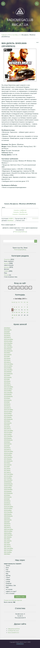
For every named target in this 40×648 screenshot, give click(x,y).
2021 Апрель (8, 540)
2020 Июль (7, 525)
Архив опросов (17, 600)
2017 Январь (8, 459)
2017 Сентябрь (8, 474)
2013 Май (7, 379)
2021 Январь (8, 537)
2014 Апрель (8, 400)
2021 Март (7, 539)
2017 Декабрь (8, 480)
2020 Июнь (7, 523)
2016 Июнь (7, 447)
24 (14, 315)
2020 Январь (8, 514)
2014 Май (7, 402)
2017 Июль (7, 470)
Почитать (7, 259)
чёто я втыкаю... (11, 593)
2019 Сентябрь (8, 506)
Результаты (7, 600)
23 (12, 315)
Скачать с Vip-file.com (20, 212)
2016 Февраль (8, 440)
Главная (4, 35)
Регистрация (18, 232)
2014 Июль (7, 406)
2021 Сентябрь (8, 548)
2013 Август (7, 385)
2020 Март (7, 518)
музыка (6, 263)
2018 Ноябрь (8, 487)
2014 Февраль (8, 396)
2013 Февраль (8, 373)
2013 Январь (8, 371)
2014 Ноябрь (8, 413)
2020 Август (7, 527)
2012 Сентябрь (8, 364)
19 (19, 312)
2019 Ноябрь (8, 510)
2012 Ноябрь (8, 368)
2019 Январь (8, 491)
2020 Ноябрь (8, 533)
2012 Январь (8, 349)
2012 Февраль (8, 350)
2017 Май (7, 466)
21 (24, 312)
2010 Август (7, 337)
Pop (7, 569)
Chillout (8, 579)
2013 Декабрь (8, 392)
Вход (24, 232)
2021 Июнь (7, 544)
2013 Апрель (8, 377)
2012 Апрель (8, 354)
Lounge (8, 581)
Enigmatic (9, 583)
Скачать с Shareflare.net (20, 214)
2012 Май (7, 356)
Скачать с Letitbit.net (20, 210)
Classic (8, 571)
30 (12, 318)
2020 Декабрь (8, 535)
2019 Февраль (8, 493)
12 (19, 310)
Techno (8, 565)
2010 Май (7, 331)
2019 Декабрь (8, 512)
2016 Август (7, 449)
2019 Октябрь (8, 508)
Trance (8, 577)
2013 (9, 35)
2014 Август (7, 407)
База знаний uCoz (13, 632)
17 (14, 312)
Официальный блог (14, 629)
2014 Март (7, 398)
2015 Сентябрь (8, 430)
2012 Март (7, 352)
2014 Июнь (7, 404)
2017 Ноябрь (8, 478)
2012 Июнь (7, 358)
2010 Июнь (7, 333)
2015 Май (7, 425)
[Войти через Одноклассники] (30, 288)
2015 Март (7, 421)
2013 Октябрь (8, 388)
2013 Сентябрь (8, 387)
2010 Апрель (8, 330)
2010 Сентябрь (8, 339)
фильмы (6, 267)
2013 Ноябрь (8, 390)
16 (12, 312)
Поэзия (6, 275)
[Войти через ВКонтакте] (14, 288)
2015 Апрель (8, 423)
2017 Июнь (7, 468)
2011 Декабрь (8, 347)
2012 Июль (7, 360)
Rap (7, 573)
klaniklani (11, 220)
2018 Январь (8, 482)
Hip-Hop (8, 575)
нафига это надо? (11, 591)
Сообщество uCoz (13, 630)
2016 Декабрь (8, 457)
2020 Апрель (8, 520)
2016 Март (7, 442)
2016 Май (7, 445)
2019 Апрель (8, 497)
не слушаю (9, 589)
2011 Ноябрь (8, 345)
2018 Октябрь (8, 485)
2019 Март (7, 495)
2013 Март (7, 375)
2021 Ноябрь (8, 552)
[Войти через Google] (26, 288)
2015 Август (7, 428)
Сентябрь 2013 (20, 299)
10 (14, 310)
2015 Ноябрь (8, 434)
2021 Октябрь (8, 550)
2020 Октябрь (8, 531)
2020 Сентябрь (8, 529)
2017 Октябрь (8, 476)
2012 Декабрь (8, 369)
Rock (7, 567)
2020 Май (7, 521)
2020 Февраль (8, 516)
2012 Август (7, 362)
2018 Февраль (8, 483)
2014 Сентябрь (8, 409)
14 (24, 310)
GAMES (11, 218)
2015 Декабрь (8, 436)
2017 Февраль (8, 461)
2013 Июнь (7, 381)
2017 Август (7, 472)
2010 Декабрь (8, 343)
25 (16, 315)
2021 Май (7, 542)
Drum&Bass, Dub (11, 585)
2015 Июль (7, 426)
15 (27, 310)
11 (16, 310)
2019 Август (7, 504)
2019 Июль (7, 502)
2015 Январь (8, 417)
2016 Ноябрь (8, 455)
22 (27, 312)
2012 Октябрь (8, 366)
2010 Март (7, 328)
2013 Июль (7, 383)
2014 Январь (8, 394)
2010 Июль (7, 335)
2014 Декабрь (8, 415)
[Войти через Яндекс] (22, 288)
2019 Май (7, 499)
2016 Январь (8, 438)
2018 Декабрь (8, 489)
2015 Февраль (8, 419)
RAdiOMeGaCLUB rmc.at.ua (20, 22)
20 (21, 312)
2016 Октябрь (8, 453)
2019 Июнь (7, 501)
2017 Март (7, 463)
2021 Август (7, 546)
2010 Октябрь (8, 341)
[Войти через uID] (10, 288)
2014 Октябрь (8, 411)
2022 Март (7, 554)
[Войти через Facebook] (18, 288)
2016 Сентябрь (8, 451)
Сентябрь (15, 35)
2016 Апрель (8, 444)
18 (16, 312)
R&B (7, 587)
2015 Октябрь (8, 432)
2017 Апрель (8, 464)
